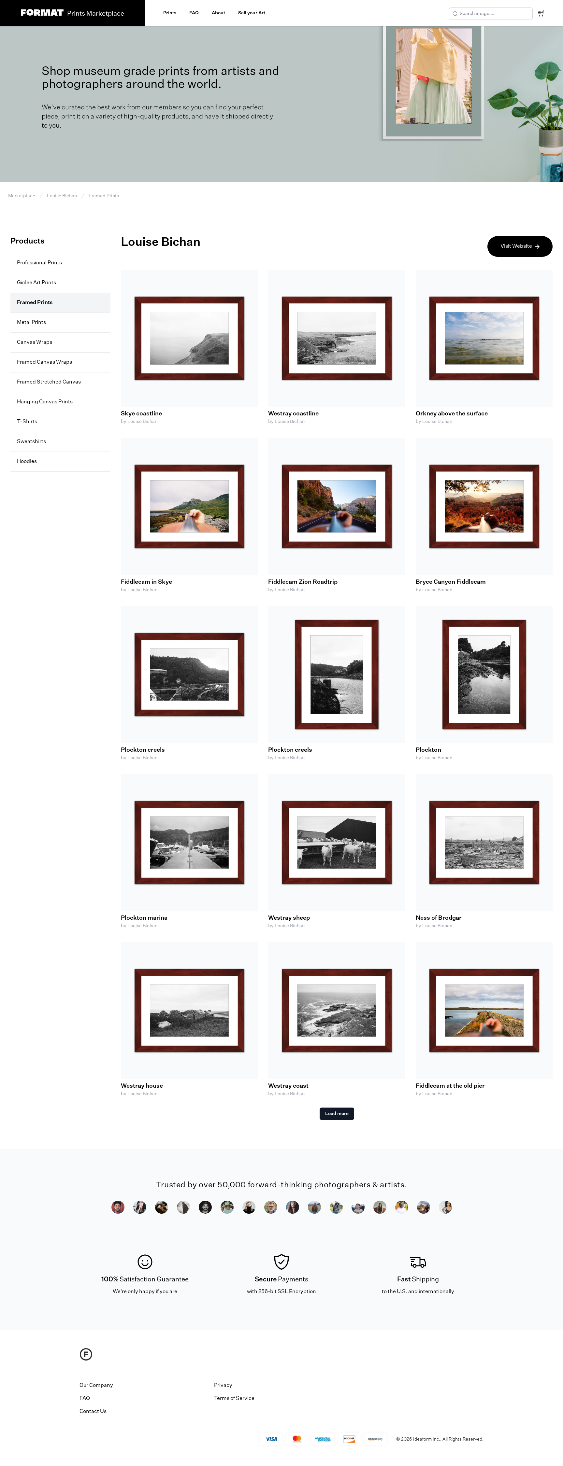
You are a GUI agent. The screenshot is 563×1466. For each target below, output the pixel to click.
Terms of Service (234, 1398)
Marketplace (21, 196)
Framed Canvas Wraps (44, 362)
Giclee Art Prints (36, 283)
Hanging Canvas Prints (45, 402)
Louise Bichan (62, 196)
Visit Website (516, 246)
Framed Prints (104, 196)
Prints (169, 13)
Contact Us (93, 1411)
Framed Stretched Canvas (49, 382)
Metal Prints (31, 322)
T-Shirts (27, 422)
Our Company (96, 1385)
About (218, 13)
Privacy (223, 1385)
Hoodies (27, 461)
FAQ (194, 13)
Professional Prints (39, 263)
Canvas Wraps (34, 342)
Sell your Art (251, 13)
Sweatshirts (31, 441)
